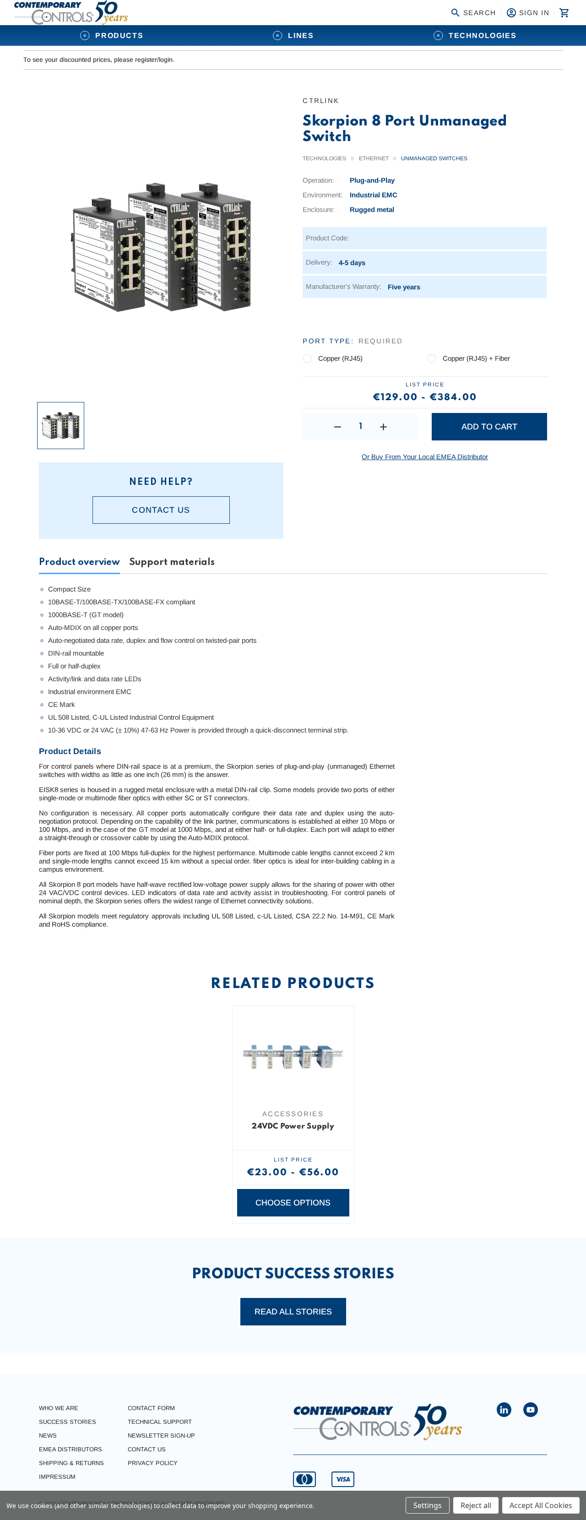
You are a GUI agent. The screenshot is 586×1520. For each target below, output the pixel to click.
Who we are (58, 1408)
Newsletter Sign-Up (161, 1435)
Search (479, 12)
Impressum (57, 1476)
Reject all (476, 1505)
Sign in (534, 12)
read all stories (293, 1311)
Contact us (161, 510)
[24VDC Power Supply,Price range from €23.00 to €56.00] (293, 1057)
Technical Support (160, 1421)
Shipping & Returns (71, 1463)
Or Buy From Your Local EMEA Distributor (425, 457)
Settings (427, 1505)
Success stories (67, 1421)
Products (119, 35)
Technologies (482, 35)
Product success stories (293, 1274)
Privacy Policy (153, 1463)
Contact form (151, 1408)
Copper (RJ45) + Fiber (476, 358)
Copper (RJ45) (340, 358)
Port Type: (353, 341)
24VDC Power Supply (293, 1126)
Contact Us (147, 1449)
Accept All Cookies (541, 1505)
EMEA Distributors (70, 1449)
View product (293, 1086)
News (48, 1435)
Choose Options (293, 1202)
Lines (301, 35)
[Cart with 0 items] (563, 12)
